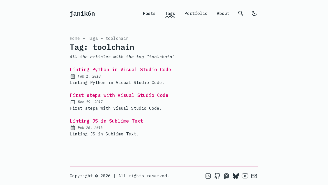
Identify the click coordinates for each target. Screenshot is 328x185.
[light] (254, 13)
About (223, 13)
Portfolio (196, 13)
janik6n (82, 13)
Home (75, 38)
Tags (170, 13)
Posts (149, 13)
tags (93, 38)
